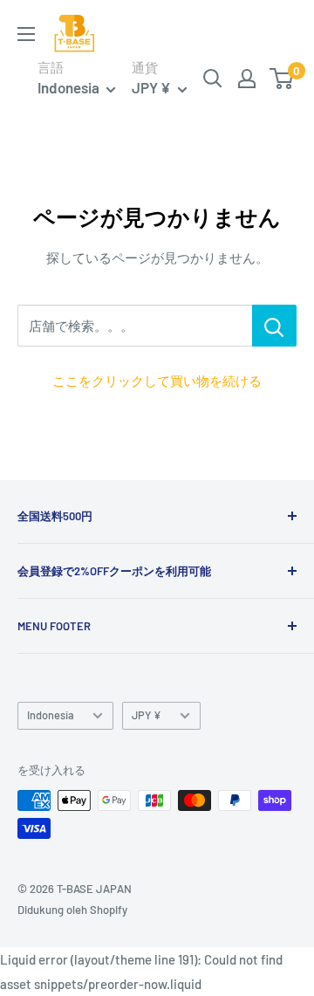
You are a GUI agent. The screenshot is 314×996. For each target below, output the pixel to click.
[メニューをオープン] (26, 34)
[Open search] (212, 78)
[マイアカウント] (247, 78)
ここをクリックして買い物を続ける (157, 380)
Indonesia (50, 715)
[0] (282, 78)
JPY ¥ (146, 715)
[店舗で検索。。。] (274, 326)
